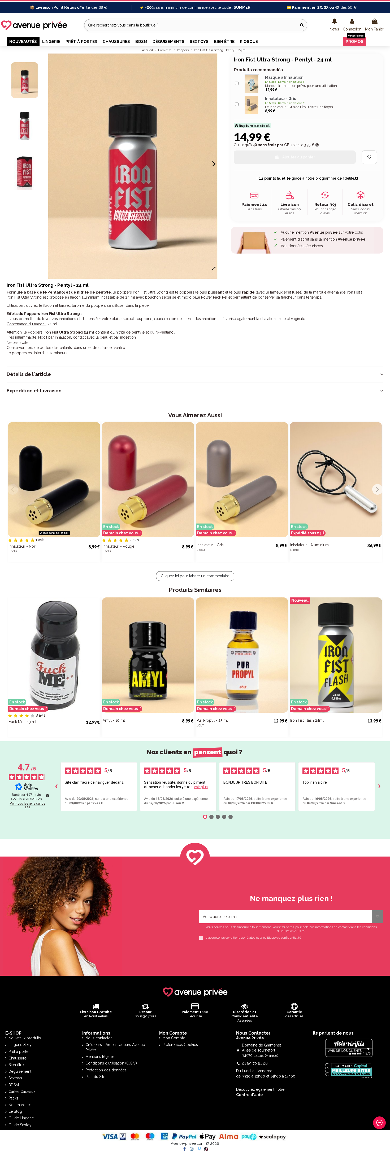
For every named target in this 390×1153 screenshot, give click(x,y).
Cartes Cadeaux (21, 1091)
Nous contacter (98, 1038)
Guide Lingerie (21, 1118)
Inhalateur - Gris (210, 545)
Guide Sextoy (20, 1125)
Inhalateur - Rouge (118, 546)
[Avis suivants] (379, 786)
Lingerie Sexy (20, 1045)
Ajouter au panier (298, 157)
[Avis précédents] (56, 786)
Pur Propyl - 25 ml (212, 720)
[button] (334, 25)
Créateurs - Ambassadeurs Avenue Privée (115, 1047)
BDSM (13, 1085)
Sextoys (15, 1078)
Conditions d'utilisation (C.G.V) (111, 1063)
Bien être (16, 1065)
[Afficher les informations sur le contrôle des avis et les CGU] (47, 795)
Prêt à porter (19, 1051)
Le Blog (15, 1111)
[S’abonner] (377, 916)
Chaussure (17, 1058)
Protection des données (106, 1070)
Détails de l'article (29, 374)
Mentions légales (100, 1056)
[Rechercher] (301, 25)
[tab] (195, 374)
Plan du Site (95, 1077)
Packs (13, 1098)
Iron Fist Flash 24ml (307, 720)
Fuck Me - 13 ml (22, 722)
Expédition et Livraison (34, 390)
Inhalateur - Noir (22, 546)
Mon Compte (173, 1038)
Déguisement (19, 1071)
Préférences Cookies (180, 1045)
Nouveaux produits (24, 1038)
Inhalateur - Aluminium (309, 545)
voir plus (201, 787)
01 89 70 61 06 (255, 1063)
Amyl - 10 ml (114, 720)
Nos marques (20, 1105)
